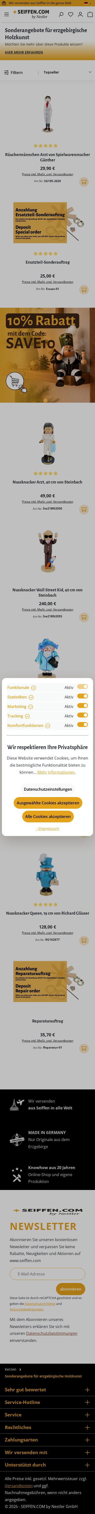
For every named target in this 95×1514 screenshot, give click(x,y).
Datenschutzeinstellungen (48, 789)
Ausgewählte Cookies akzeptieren (48, 803)
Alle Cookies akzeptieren (48, 816)
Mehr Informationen (56, 772)
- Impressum (47, 828)
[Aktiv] (82, 686)
